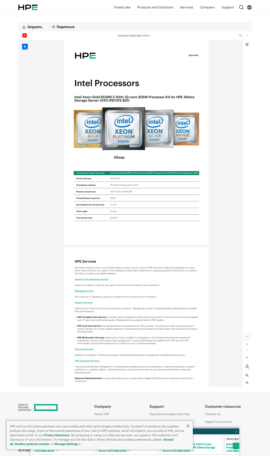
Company (207, 7)
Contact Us (213, 414)
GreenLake (122, 7)
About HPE (101, 414)
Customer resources (223, 406)
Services (186, 7)
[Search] (241, 7)
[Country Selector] (249, 7)
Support (228, 7)
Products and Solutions (155, 7)
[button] (188, 426)
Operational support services (170, 414)
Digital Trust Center (218, 422)
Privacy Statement (57, 435)
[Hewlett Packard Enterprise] (27, 7)
